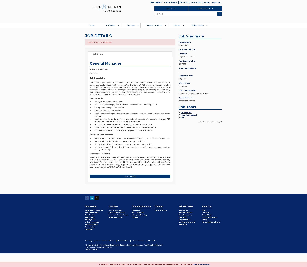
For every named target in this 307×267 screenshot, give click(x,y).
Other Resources (92, 222)
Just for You (90, 215)
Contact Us (196, 2)
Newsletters (156, 2)
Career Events (170, 2)
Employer (130, 25)
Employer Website (187, 49)
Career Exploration (154, 25)
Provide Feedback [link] (189, 115)
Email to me (186, 113)
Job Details (98, 54)
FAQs (204, 210)
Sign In (169, 8)
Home (91, 25)
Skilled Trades (198, 25)
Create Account (203, 8)
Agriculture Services (117, 212)
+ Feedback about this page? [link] (210, 122)
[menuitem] (91, 25)
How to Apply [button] (130, 176)
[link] (106, 8)
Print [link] (183, 117)
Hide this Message (201, 264)
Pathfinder (136, 210)
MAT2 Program (138, 212)
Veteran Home (161, 210)
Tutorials (89, 229)
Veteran (177, 25)
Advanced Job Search (94, 210)
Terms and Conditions (211, 222)
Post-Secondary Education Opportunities (185, 217)
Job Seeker (110, 25)
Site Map (88, 241)
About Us (184, 2)
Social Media (207, 215)
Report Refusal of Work (118, 215)
